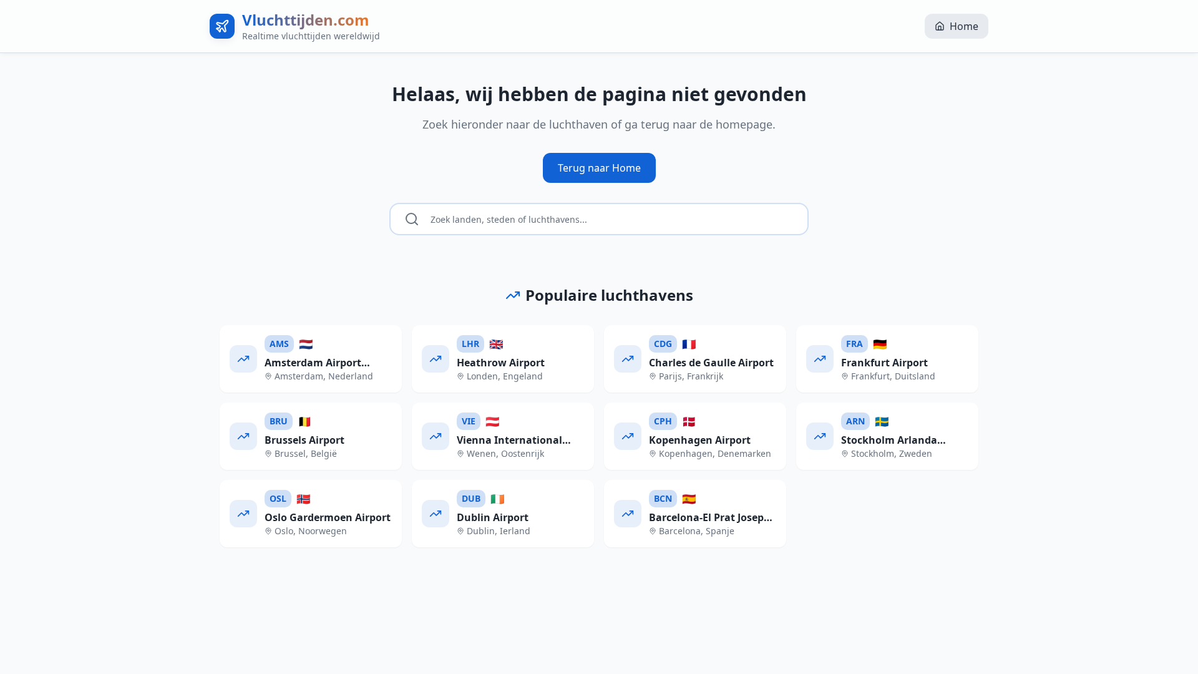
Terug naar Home (599, 168)
